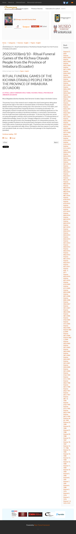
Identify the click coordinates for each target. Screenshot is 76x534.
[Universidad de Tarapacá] (62, 18)
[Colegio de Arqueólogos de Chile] (49, 514)
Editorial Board (20, 2)
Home (4, 2)
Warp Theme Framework (42, 525)
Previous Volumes (37, 9)
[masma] (62, 27)
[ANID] (14, 514)
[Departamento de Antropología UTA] (62, 31)
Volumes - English (22, 43)
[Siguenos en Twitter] (67, 2)
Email (13, 138)
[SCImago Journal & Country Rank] (25, 19)
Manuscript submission (34, 2)
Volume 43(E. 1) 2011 (65, 270)
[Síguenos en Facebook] (64, 2)
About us (11, 2)
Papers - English (36, 43)
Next (55, 142)
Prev (5, 142)
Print (6, 138)
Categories (11, 43)
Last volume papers (22, 9)
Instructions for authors (53, 9)
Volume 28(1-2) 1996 (65, 398)
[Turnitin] (60, 514)
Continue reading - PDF (9, 134)
